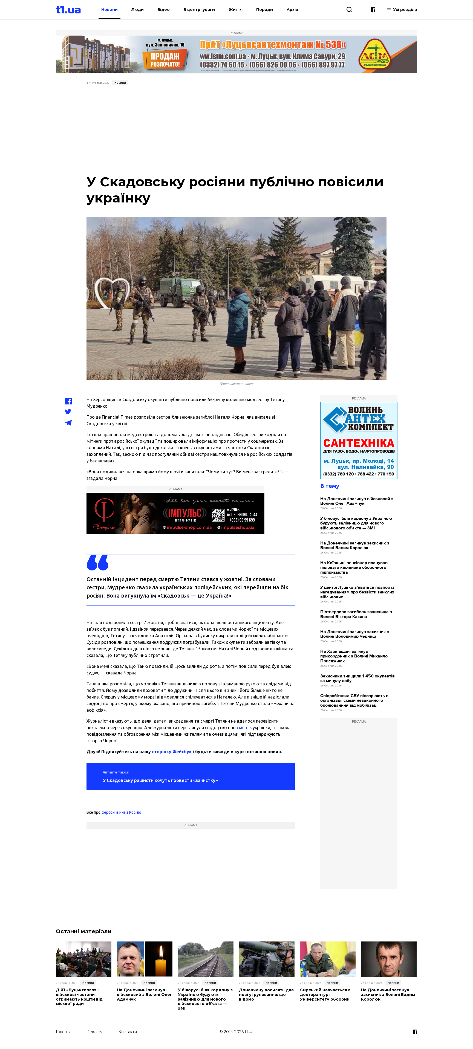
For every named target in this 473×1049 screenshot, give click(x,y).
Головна (63, 1031)
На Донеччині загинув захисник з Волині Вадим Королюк (354, 545)
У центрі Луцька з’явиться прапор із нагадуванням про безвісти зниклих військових (357, 592)
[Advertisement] (236, 128)
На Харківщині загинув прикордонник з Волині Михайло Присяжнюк (354, 656)
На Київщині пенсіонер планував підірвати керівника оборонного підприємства (354, 568)
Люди (137, 9)
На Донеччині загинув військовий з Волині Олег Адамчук (356, 501)
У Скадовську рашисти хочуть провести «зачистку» (160, 780)
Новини (109, 9)
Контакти (128, 1031)
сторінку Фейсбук (172, 751)
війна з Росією (128, 812)
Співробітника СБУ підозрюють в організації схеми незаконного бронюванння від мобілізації (354, 701)
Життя (236, 9)
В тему (329, 486)
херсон (108, 812)
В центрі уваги (199, 9)
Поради (264, 9)
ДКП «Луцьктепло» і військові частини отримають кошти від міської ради (79, 997)
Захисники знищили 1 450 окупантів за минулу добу (357, 678)
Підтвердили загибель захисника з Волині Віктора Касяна (356, 614)
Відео (163, 9)
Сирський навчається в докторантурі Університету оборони (325, 994)
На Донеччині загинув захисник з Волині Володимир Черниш (354, 634)
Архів (292, 9)
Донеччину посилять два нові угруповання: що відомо (266, 994)
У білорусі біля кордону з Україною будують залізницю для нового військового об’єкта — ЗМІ (356, 523)
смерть (244, 727)
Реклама (94, 1031)
